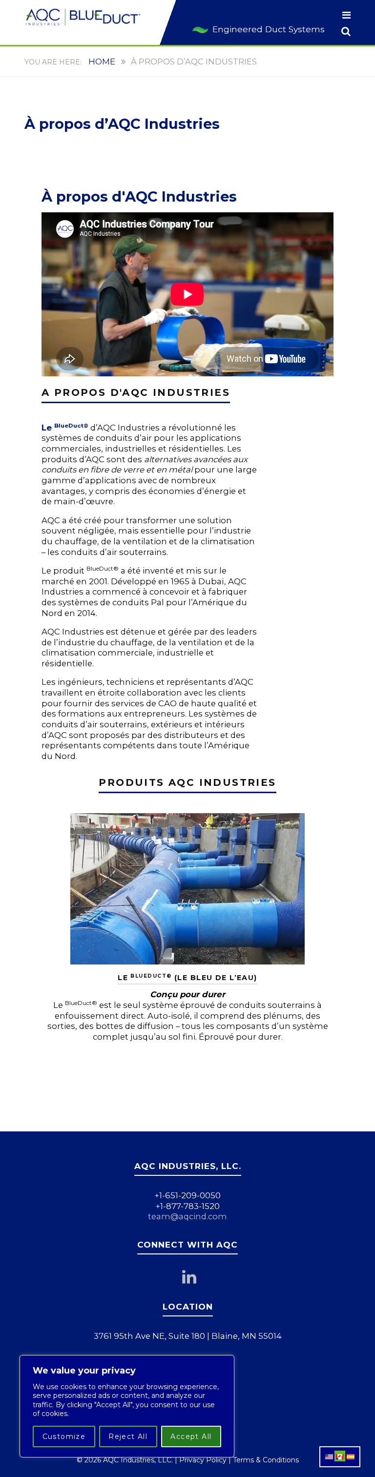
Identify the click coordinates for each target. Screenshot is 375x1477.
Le (65, 427)
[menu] (346, 16)
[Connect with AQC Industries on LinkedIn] (194, 1280)
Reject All (127, 1436)
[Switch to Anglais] (329, 1456)
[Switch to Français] (339, 1456)
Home (101, 61)
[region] (127, 1406)
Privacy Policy (203, 1460)
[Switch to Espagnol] (350, 1456)
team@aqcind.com (187, 1216)
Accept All (190, 1436)
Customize (64, 1436)
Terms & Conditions (266, 1460)
